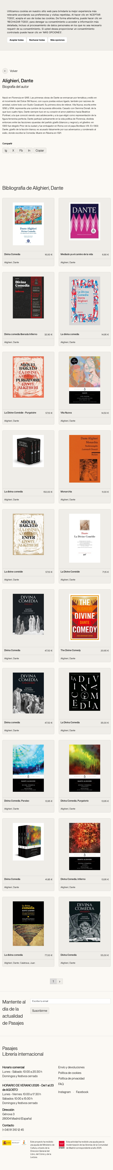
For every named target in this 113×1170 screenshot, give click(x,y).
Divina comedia (12, 722)
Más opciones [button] (57, 40)
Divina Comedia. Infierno (73, 879)
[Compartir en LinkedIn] (29, 150)
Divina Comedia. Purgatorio (75, 800)
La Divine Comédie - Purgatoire (20, 412)
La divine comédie (13, 571)
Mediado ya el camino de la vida (77, 254)
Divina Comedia (12, 254)
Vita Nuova (66, 412)
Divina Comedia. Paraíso (16, 800)
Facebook (82, 1092)
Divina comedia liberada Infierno (20, 334)
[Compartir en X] (13, 150)
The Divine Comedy (71, 650)
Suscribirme (39, 1010)
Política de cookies (69, 1073)
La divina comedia (70, 334)
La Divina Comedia (70, 722)
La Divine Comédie (70, 571)
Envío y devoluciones (71, 1067)
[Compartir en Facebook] (21, 150)
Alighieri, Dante (11, 262)
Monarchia (66, 491)
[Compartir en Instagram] (6, 150)
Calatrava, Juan (27, 962)
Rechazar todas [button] (37, 40)
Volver (13, 71)
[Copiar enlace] (39, 150)
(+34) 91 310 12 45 (13, 1129)
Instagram (64, 1092)
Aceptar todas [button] (17, 40)
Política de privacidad (71, 1078)
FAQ (61, 1084)
